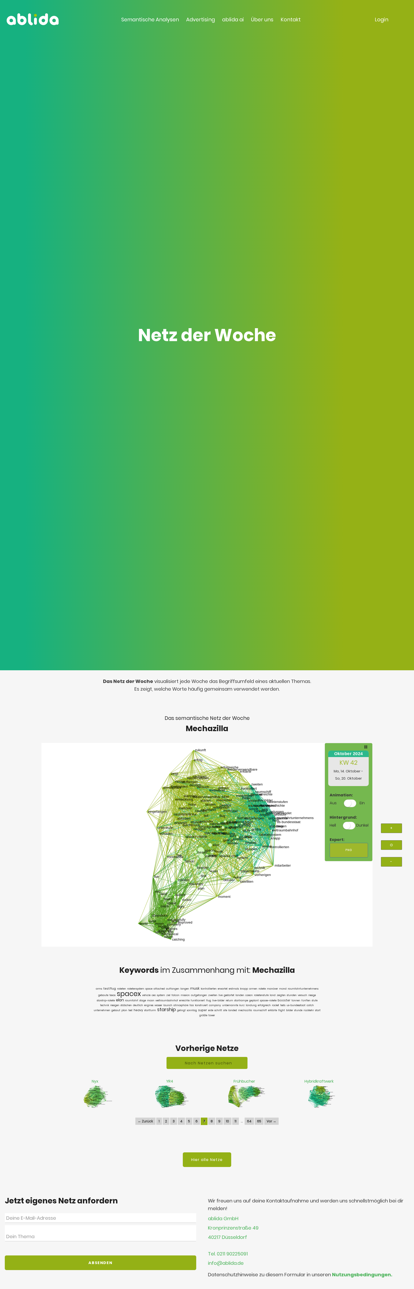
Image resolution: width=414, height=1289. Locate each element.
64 (249, 1121)
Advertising (200, 19)
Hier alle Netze (207, 1159)
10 (227, 1121)
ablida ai (233, 19)
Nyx (95, 1081)
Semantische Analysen (150, 19)
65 (259, 1121)
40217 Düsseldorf (227, 1238)
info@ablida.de (226, 1263)
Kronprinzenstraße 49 (233, 1228)
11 (235, 1121)
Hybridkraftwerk (319, 1081)
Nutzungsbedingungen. (362, 1274)
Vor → (271, 1121)
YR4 (169, 1081)
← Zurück (145, 1121)
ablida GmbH (223, 1218)
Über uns (262, 19)
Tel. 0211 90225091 (228, 1254)
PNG (348, 850)
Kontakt (291, 19)
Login (381, 19)
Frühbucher (244, 1081)
